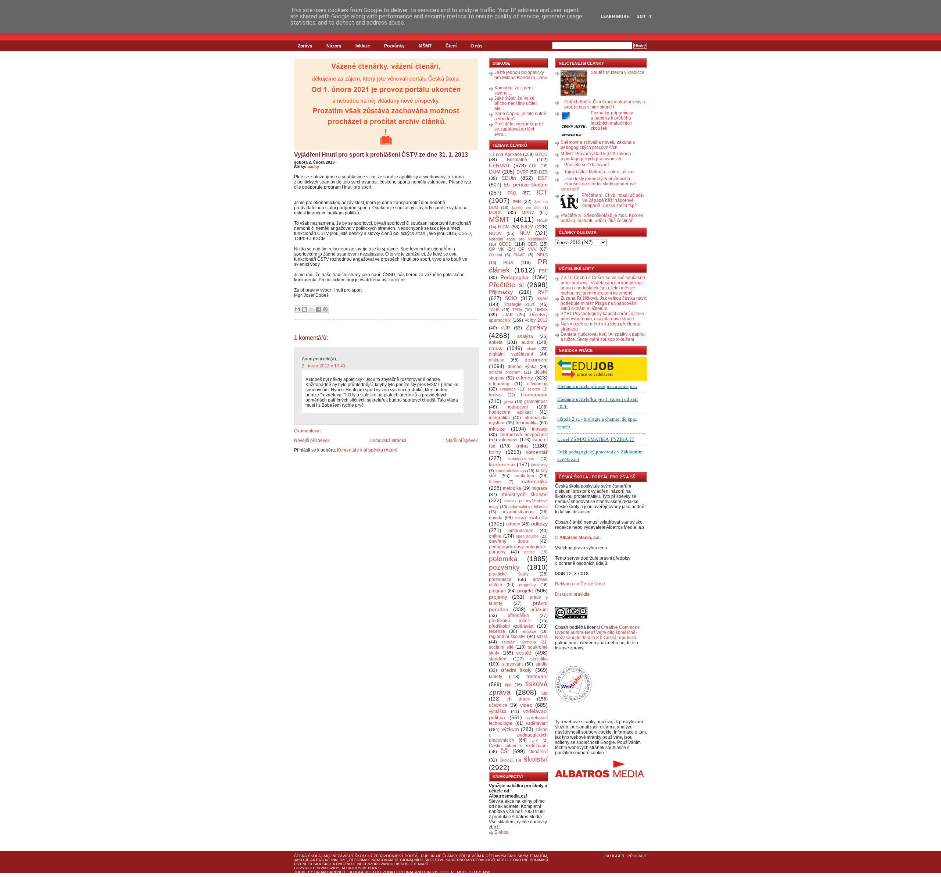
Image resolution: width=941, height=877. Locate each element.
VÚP (505, 328)
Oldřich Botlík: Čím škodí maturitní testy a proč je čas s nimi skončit (604, 104)
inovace (540, 429)
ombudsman (520, 530)
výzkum (510, 729)
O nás (476, 46)
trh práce (518, 699)
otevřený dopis (509, 541)
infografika (499, 417)
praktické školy (509, 574)
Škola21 (507, 760)
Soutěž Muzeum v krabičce (617, 72)
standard (498, 659)
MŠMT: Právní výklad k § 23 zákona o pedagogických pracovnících (596, 156)
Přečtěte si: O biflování (586, 164)
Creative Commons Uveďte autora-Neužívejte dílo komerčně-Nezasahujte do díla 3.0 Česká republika (597, 632)
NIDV (527, 226)
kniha (521, 446)
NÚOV (495, 233)
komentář (537, 452)
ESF (543, 178)
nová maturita (531, 517)
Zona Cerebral (398, 872)
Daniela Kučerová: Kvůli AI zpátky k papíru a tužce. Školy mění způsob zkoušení (603, 337)
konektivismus (521, 458)
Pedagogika (514, 277)
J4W (486, 872)
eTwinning (537, 383)
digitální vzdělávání (511, 354)
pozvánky (504, 567)
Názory (333, 46)
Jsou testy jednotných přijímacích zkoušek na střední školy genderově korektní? (598, 184)
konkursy (539, 465)
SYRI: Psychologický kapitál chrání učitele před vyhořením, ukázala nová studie (602, 316)
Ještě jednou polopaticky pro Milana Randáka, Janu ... (520, 77)
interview (508, 439)
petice (529, 552)
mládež (510, 501)
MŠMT (425, 46)
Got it (644, 16)
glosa (508, 401)
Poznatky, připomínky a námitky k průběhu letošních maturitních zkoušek (612, 120)
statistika (539, 659)
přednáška (518, 615)
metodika (512, 488)
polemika (503, 559)
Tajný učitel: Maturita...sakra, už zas (599, 171)
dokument (536, 360)
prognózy (527, 584)
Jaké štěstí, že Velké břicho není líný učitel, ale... (516, 103)
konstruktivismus (510, 470)
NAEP (542, 220)
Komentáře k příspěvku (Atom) (367, 450)
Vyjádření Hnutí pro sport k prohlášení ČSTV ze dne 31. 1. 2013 (381, 154)
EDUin (508, 178)
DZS (543, 172)
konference (502, 464)
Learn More (615, 16)
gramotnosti (536, 401)
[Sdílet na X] (311, 309)
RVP (542, 292)
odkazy (539, 524)
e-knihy (524, 378)
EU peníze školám (526, 185)
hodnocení (517, 407)
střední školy (516, 670)
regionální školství (507, 636)
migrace (540, 488)
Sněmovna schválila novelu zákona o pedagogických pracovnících (598, 145)
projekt (525, 590)
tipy (508, 684)
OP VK (496, 249)
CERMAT (499, 165)
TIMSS (541, 309)
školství (536, 759)
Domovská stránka (388, 440)
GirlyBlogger (439, 872)
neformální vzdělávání (528, 507)
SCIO (511, 298)
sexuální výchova (518, 642)
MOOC (495, 212)
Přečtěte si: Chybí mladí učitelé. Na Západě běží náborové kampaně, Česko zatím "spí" (613, 200)
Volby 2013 (536, 320)
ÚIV (535, 740)
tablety (495, 676)
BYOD (541, 154)
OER (532, 244)
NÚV (524, 233)
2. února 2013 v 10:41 (324, 365)
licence (495, 482)
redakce (529, 631)
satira (542, 636)
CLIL (533, 166)
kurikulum (524, 475)
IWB (517, 201)
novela (495, 517)
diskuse (496, 360)
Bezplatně (517, 159)
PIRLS (542, 255)
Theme (300, 872)
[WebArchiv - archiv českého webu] (573, 701)
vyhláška (498, 711)
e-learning (499, 383)
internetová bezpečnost (524, 434)
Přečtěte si (506, 285)
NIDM (503, 226)
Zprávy (305, 46)
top (544, 693)
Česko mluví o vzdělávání (518, 745)
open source (527, 536)
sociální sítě (501, 647)
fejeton (534, 389)
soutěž (524, 653)
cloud (531, 348)
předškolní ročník (510, 620)
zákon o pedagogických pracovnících (518, 735)
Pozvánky (394, 46)
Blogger (614, 856)
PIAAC (519, 255)
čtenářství (538, 751)
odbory (513, 524)
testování (537, 676)
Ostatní (495, 255)
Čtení (451, 46)
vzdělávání (537, 723)
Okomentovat (307, 431)
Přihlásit (637, 856)
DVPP (522, 172)
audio (527, 342)
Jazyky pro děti (525, 208)
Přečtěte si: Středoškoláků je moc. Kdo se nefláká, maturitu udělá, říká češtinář (602, 218)
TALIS (494, 309)
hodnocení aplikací (511, 412)
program (497, 590)
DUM (495, 172)
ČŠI (504, 751)
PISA (508, 262)
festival (495, 395)
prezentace (500, 579)
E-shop (501, 832)
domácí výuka (522, 366)
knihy (495, 452)
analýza (525, 336)
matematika (534, 481)
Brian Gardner (329, 872)
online (495, 536)
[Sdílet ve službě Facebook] (318, 309)
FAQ (512, 193)
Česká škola (307, 856)
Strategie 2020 (520, 304)
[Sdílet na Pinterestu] (325, 309)
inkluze (497, 429)
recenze (497, 631)
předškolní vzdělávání (511, 626)
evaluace (508, 389)
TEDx (517, 309)
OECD (505, 244)
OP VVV (527, 249)
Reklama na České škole (580, 584)
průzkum (539, 609)
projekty (498, 597)
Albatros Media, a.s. (580, 537)
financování (534, 394)
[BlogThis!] (304, 309)
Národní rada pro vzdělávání (518, 239)
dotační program (504, 372)
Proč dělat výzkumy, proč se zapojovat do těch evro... (519, 129)
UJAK (507, 314)
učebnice (498, 705)
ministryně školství (525, 494)
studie (542, 664)
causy (313, 166)
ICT (542, 192)
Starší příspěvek (462, 440)
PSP (543, 271)
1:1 (491, 154)
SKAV (542, 298)
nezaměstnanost (517, 511)
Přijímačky (501, 292)
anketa (495, 342)
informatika (527, 422)
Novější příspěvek (312, 440)
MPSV (528, 212)
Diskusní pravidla (572, 594)
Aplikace (513, 154)
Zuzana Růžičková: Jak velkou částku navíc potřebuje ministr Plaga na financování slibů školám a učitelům (604, 303)
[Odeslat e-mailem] (297, 309)
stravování (512, 664)
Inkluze (362, 46)
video (526, 705)
